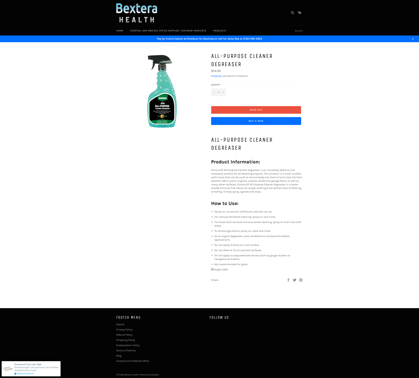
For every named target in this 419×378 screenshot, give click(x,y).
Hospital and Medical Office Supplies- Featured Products (168, 30)
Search (120, 324)
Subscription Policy (128, 345)
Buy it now (256, 121)
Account (299, 30)
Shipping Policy (125, 340)
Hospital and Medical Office (132, 360)
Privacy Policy (124, 329)
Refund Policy (124, 334)
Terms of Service (126, 350)
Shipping (216, 75)
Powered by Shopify (149, 374)
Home (119, 30)
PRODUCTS (220, 30)
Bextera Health (131, 374)
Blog (118, 355)
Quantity (215, 85)
